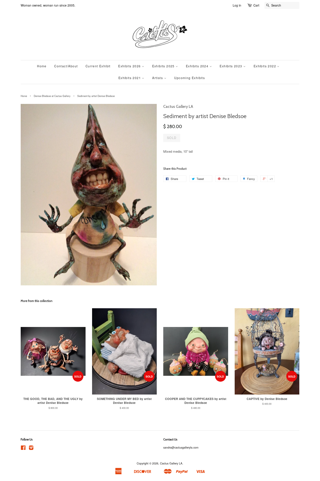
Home (42, 66)
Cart (256, 5)
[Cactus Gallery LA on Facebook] (23, 448)
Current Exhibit (98, 66)
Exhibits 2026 (130, 66)
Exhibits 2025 (164, 66)
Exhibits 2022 (265, 66)
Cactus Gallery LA (171, 463)
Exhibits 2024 (198, 66)
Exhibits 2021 (130, 78)
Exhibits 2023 (231, 66)
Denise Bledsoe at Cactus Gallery (52, 96)
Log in (237, 5)
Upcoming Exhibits (189, 78)
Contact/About (66, 66)
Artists (158, 78)
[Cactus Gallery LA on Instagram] (31, 448)
